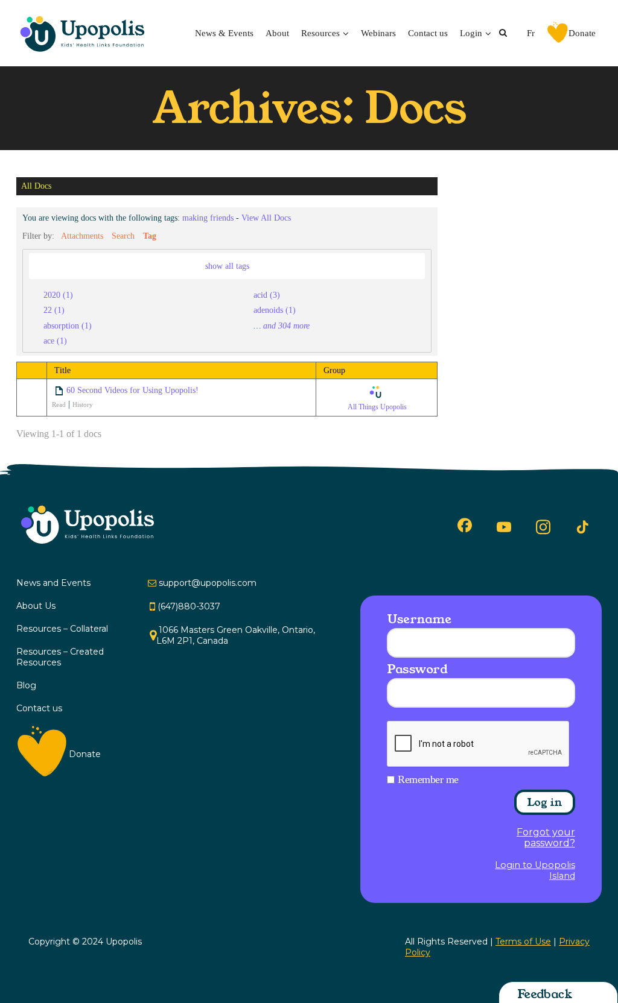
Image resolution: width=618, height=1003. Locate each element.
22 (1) (54, 310)
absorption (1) (67, 325)
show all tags (227, 266)
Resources (320, 33)
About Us (36, 605)
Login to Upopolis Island (535, 870)
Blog (26, 685)
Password (417, 669)
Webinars (378, 33)
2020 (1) (58, 295)
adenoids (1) (274, 310)
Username (419, 619)
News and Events (53, 582)
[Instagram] (543, 527)
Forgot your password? (546, 838)
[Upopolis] (85, 33)
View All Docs (266, 217)
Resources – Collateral (62, 628)
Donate (582, 33)
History (82, 404)
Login (471, 33)
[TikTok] (582, 527)
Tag (149, 236)
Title (62, 370)
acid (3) (266, 295)
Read (59, 404)
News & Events (224, 33)
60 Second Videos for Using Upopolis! (132, 390)
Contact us (428, 33)
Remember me (428, 779)
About (277, 33)
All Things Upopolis (377, 407)
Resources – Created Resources (60, 657)
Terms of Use (523, 941)
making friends (208, 217)
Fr (531, 33)
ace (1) (55, 340)
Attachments (82, 236)
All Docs (36, 186)
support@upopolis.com (207, 582)
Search (123, 236)
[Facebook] (464, 525)
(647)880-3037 (189, 606)
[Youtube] (504, 527)
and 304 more (286, 325)
